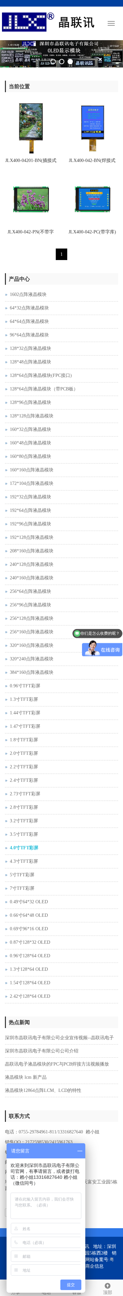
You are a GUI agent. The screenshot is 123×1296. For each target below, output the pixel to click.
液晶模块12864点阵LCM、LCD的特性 (43, 1090)
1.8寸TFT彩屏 (24, 739)
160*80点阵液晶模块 (30, 456)
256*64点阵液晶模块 (30, 591)
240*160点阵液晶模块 (31, 577)
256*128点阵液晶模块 (31, 618)
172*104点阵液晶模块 (31, 483)
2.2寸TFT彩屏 (24, 766)
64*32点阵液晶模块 (29, 307)
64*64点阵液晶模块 (29, 321)
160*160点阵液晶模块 (31, 469)
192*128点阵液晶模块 (31, 537)
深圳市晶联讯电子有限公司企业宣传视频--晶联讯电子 (59, 1037)
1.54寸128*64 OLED (30, 982)
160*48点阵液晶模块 (30, 442)
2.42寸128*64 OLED (30, 996)
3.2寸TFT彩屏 (24, 820)
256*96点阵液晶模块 (30, 604)
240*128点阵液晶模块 (31, 564)
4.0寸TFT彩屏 (24, 847)
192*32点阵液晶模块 (30, 496)
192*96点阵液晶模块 (30, 523)
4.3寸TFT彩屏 (24, 861)
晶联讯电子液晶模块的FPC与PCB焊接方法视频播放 (57, 1064)
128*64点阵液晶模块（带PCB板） (44, 388)
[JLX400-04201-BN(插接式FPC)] (31, 128)
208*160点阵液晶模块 (31, 550)
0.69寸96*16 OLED (29, 928)
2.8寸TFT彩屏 (24, 807)
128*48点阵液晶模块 (30, 361)
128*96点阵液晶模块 (30, 402)
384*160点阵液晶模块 (31, 672)
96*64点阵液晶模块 (29, 334)
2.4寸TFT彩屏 (24, 780)
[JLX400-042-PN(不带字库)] (31, 200)
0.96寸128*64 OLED (30, 955)
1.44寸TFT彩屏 (25, 712)
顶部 (107, 1292)
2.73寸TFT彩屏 (25, 793)
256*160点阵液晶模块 (31, 631)
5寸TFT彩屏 (22, 874)
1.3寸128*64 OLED (29, 969)
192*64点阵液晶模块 (30, 510)
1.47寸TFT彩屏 (25, 726)
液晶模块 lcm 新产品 (26, 1077)
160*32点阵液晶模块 (30, 429)
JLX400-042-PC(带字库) (92, 231)
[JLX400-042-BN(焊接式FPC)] (92, 128)
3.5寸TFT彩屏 (24, 834)
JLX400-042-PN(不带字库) (31, 234)
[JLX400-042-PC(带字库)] (92, 200)
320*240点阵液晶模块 (31, 658)
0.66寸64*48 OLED (29, 915)
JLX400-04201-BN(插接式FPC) (30, 162)
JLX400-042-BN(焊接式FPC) (92, 162)
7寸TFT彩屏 (22, 888)
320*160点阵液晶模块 (31, 645)
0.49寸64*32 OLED (29, 901)
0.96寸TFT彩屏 (25, 685)
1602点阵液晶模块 (28, 294)
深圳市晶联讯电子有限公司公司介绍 (41, 1050)
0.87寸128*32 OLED (30, 942)
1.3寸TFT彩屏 (24, 699)
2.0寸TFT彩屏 (24, 753)
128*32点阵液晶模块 (30, 348)
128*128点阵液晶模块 (31, 415)
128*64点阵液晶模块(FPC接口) (41, 375)
